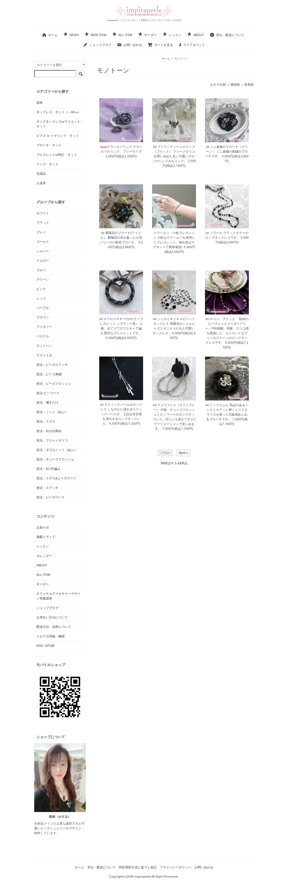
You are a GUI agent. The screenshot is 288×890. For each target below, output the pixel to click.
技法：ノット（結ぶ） (52, 412)
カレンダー (44, 556)
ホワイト (42, 213)
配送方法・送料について (53, 627)
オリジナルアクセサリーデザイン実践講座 (58, 596)
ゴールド (42, 241)
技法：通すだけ (47, 402)
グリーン (42, 279)
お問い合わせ (132, 45)
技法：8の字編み (48, 469)
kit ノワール (214, 233)
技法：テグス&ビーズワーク (56, 478)
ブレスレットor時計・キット (56, 154)
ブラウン (42, 317)
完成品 (41, 173)
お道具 (41, 183)
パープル (42, 308)
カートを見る (163, 45)
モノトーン (181, 58)
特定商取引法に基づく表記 (138, 867)
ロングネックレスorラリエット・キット (59, 124)
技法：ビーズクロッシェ (53, 383)
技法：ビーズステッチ (52, 364)
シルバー (42, 251)
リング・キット (47, 164)
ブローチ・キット (49, 145)
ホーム (53, 35)
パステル (42, 336)
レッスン (175, 35)
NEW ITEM (98, 35)
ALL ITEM (125, 35)
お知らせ (42, 527)
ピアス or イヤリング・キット (57, 135)
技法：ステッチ (47, 488)
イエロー (42, 260)
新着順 (249, 84)
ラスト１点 (44, 355)
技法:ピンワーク (47, 393)
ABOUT (198, 35)
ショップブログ (100, 45)
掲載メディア (45, 537)
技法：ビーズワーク (50, 497)
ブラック (42, 222)
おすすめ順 (218, 84)
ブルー (41, 270)
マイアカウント (194, 45)
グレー (41, 232)
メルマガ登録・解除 (50, 636)
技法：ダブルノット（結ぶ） (56, 450)
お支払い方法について (52, 617)
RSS (39, 645)
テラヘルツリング (119, 147)
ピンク (41, 289)
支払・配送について (230, 35)
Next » (183, 453)
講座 (39, 102)
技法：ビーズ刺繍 (49, 374)
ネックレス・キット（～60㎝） (58, 112)
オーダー (150, 35)
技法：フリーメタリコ (52, 440)
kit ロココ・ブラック (220, 319)
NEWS (74, 35)
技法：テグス (45, 421)
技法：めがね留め (49, 431)
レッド (41, 298)
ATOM (49, 645)
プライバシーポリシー (175, 867)
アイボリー (44, 327)
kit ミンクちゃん (217, 405)
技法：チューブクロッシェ (55, 459)
